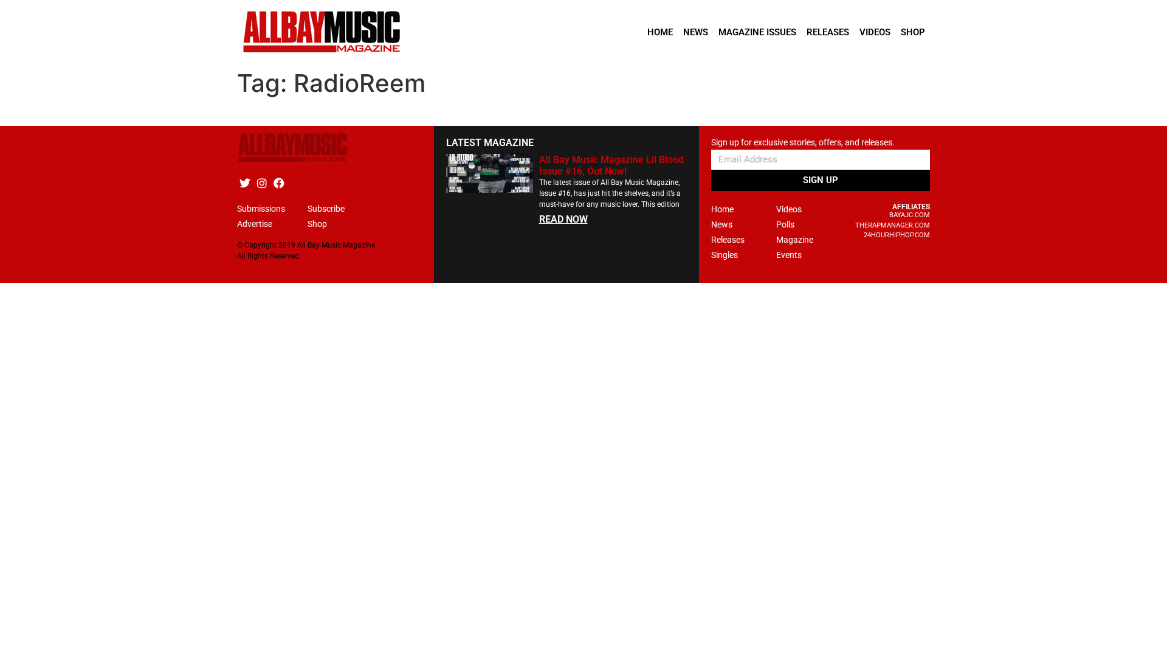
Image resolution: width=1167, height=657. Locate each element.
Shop (913, 32)
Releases (828, 32)
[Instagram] (261, 182)
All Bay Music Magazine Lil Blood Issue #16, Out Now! (611, 165)
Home (660, 32)
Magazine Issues (757, 32)
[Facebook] (278, 182)
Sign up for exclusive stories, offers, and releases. (803, 142)
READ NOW (563, 219)
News (695, 32)
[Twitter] (244, 182)
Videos (874, 32)
